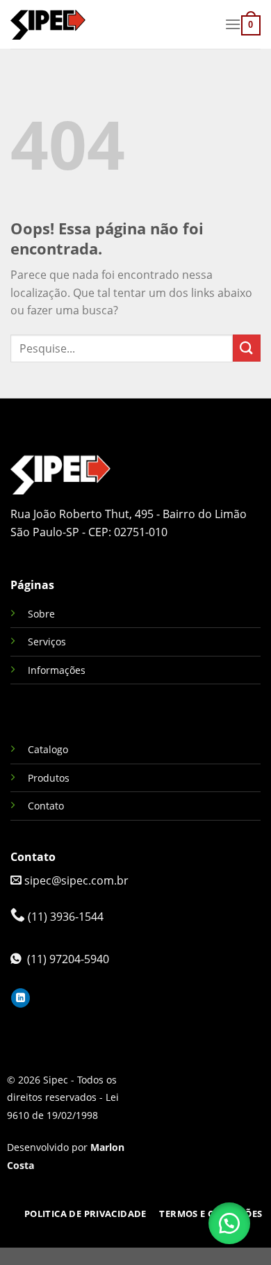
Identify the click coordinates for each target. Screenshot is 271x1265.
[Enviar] (247, 348)
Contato (46, 805)
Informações (56, 670)
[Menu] (232, 24)
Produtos (48, 777)
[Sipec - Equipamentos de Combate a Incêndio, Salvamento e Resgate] (112, 24)
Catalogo (48, 749)
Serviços (47, 641)
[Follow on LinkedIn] (20, 998)
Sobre (41, 613)
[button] (229, 1223)
